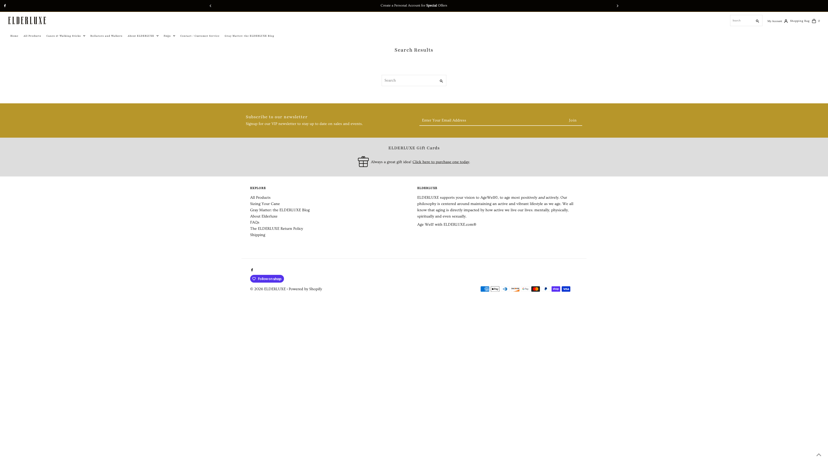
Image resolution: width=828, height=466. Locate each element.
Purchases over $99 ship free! (414, 5)
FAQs (254, 222)
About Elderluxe (264, 216)
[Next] (617, 6)
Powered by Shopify (305, 289)
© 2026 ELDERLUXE (268, 289)
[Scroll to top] (819, 455)
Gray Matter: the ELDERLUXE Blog (280, 210)
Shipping (257, 235)
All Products (260, 197)
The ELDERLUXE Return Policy (276, 228)
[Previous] (210, 6)
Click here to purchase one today (440, 162)
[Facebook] (4, 6)
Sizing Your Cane (265, 204)
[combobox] (741, 20)
